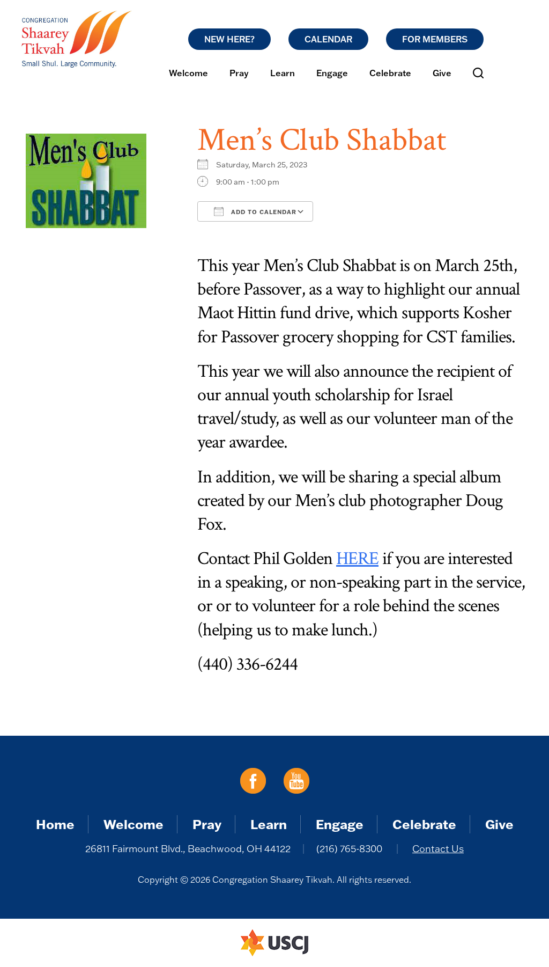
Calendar (328, 39)
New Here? (229, 39)
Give (442, 73)
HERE (357, 558)
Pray (239, 73)
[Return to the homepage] (76, 39)
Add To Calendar (262, 212)
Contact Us (438, 849)
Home (55, 824)
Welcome (188, 73)
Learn (282, 73)
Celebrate (390, 73)
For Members (435, 39)
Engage (332, 73)
